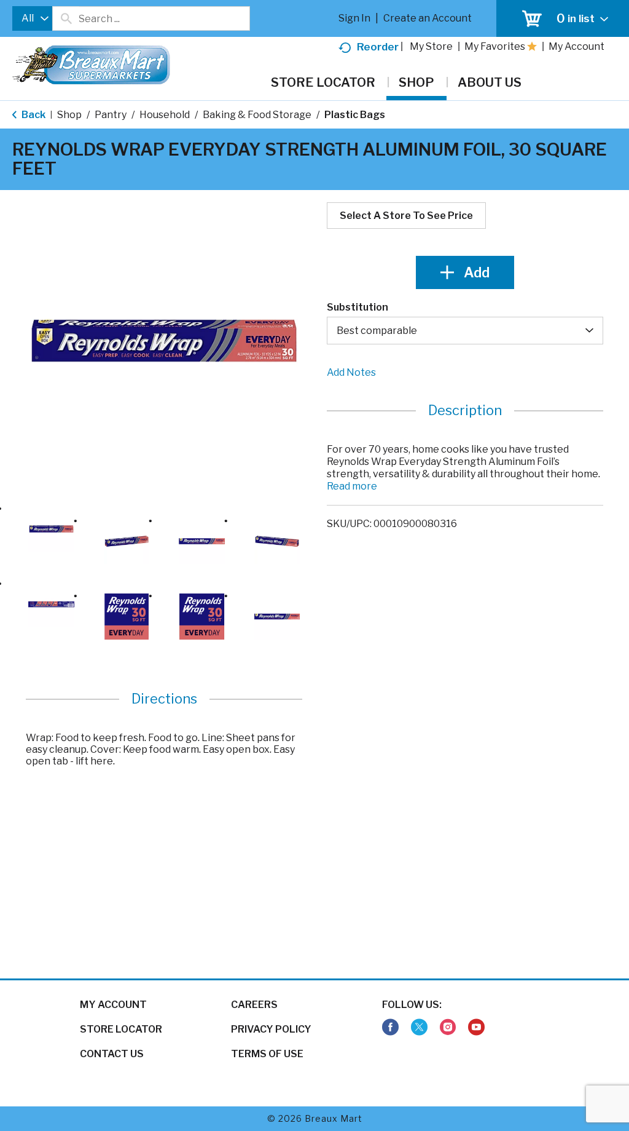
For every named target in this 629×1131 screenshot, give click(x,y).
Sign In (354, 18)
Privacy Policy (271, 1029)
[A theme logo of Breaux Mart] (91, 71)
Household (164, 115)
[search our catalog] (65, 18)
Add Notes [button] (351, 372)
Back (32, 115)
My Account (113, 1004)
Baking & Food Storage (257, 115)
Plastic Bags (354, 115)
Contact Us (112, 1054)
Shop (69, 115)
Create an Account (427, 18)
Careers (254, 1004)
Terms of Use (267, 1054)
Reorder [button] (378, 47)
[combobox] (32, 18)
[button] (51, 529)
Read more (352, 486)
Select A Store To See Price (406, 215)
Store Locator (121, 1029)
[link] (390, 1027)
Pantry (111, 115)
